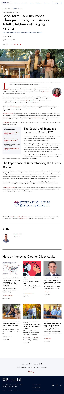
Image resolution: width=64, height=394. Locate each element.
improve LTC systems (9, 187)
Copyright (26, 390)
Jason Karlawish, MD (29, 293)
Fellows (16, 3)
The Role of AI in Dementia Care (31, 282)
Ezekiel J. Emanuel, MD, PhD (31, 338)
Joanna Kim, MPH (8, 295)
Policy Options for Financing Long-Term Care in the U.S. (11, 132)
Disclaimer (16, 390)
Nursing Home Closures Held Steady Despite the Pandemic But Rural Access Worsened (11, 283)
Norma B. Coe (23, 218)
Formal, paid (5, 122)
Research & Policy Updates (15, 9)
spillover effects (46, 91)
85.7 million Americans (16, 106)
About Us (46, 3)
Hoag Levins (48, 291)
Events (31, 3)
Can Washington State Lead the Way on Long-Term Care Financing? (31, 326)
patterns (28, 108)
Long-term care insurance (16, 82)
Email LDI (4, 390)
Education (38, 3)
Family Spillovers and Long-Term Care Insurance (20, 217)
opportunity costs (6, 117)
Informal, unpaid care (7, 113)
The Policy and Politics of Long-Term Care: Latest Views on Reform (11, 140)
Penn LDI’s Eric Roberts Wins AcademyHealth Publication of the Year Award (53, 282)
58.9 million (18, 108)
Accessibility (10, 390)
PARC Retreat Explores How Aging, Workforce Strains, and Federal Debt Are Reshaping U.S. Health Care (52, 326)
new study (32, 88)
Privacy (21, 390)
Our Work (24, 3)
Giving (56, 3)
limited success (30, 101)
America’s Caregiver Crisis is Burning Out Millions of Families (10, 325)
